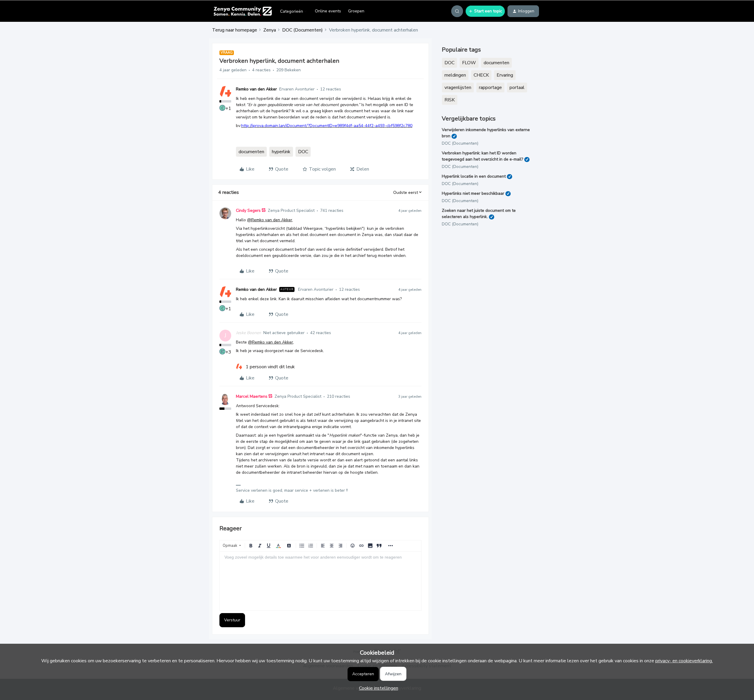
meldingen (455, 75)
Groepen (356, 11)
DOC (303, 151)
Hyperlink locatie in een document (474, 176)
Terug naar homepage (234, 30)
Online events (328, 11)
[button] (485, 11)
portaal (517, 87)
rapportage (490, 87)
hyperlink (281, 151)
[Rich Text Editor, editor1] (320, 581)
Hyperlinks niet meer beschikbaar (473, 193)
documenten (251, 151)
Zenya (269, 30)
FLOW (469, 63)
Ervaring (505, 75)
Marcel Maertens (251, 396)
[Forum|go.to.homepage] (242, 11)
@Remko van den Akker (269, 220)
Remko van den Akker (256, 89)
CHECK (481, 75)
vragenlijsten (457, 87)
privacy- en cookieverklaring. (684, 661)
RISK (449, 100)
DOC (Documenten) (302, 30)
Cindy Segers (248, 210)
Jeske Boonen (248, 333)
